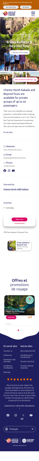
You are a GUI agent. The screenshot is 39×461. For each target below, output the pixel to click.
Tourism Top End (27, 361)
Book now (19, 219)
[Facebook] (8, 415)
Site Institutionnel (27, 351)
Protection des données (9, 360)
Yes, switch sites (11, 7)
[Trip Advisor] (22, 418)
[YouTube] (31, 415)
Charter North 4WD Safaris (16, 189)
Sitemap (6, 372)
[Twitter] (23, 415)
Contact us (7, 351)
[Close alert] (36, 2)
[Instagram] (15, 415)
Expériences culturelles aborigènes (20, 406)
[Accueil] (8, 13)
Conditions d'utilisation (8, 367)
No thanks (26, 7)
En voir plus (8, 132)
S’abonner (7, 355)
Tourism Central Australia (26, 367)
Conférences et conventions (26, 356)
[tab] (18, 330)
